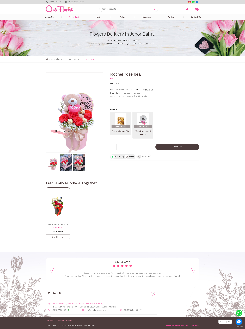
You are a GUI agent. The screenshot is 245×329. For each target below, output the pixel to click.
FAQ (98, 17)
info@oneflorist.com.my (96, 310)
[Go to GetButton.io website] (239, 326)
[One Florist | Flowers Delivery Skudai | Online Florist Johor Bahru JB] (65, 8)
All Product (74, 17)
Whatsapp (119, 156)
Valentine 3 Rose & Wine (58, 224)
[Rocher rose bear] (75, 112)
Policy (122, 17)
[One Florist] (197, 2)
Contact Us (196, 17)
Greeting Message (65, 320)
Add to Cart (177, 147)
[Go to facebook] (239, 322)
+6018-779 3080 (55, 2)
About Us (49, 17)
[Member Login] (187, 9)
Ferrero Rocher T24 (120, 131)
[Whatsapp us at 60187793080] (68, 310)
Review (171, 17)
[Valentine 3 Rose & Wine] (58, 204)
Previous (53, 270)
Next (192, 270)
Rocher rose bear (87, 59)
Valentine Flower (71, 59)
